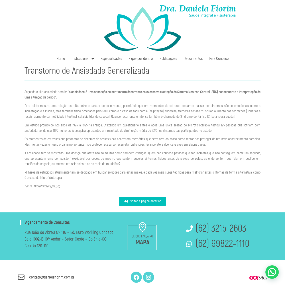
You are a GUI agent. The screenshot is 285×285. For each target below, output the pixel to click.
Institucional (80, 58)
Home (61, 58)
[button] (272, 272)
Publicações (168, 58)
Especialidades (111, 58)
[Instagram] (148, 277)
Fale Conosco (219, 58)
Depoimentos (193, 58)
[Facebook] (136, 277)
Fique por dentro (141, 58)
